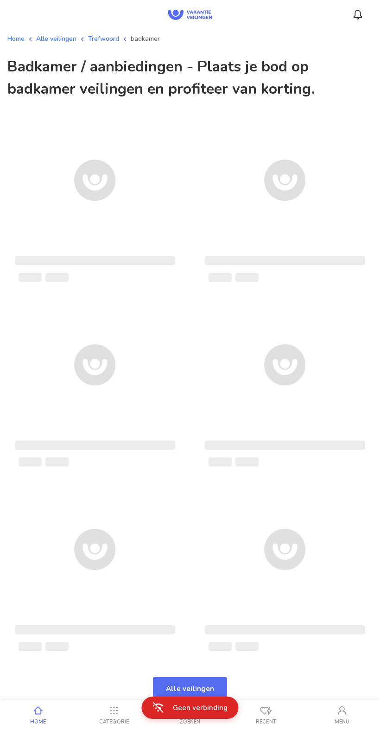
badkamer (145, 38)
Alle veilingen (56, 38)
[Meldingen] (357, 14)
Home (16, 38)
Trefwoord (103, 38)
